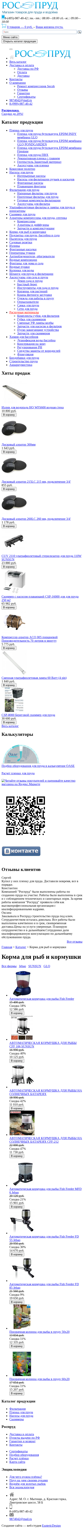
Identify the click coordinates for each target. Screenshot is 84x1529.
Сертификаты (26, 96)
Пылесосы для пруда (23, 238)
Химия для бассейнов (23, 336)
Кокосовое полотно (22, 168)
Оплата (22, 72)
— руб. (20, 27)
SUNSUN (34, 966)
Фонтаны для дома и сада (26, 263)
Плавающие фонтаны (31, 186)
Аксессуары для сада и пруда (28, 277)
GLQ (47, 966)
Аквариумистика (20, 364)
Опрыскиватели (28, 301)
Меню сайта (10, 37)
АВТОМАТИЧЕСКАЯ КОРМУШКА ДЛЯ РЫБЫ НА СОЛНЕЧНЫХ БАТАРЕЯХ (45, 1092)
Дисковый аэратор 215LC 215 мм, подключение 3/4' (36, 481)
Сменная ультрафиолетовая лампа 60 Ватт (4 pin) (34, 677)
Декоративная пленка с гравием (38, 158)
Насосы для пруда (21, 172)
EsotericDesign (51, 1525)
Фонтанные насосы (30, 182)
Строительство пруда (23, 361)
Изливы (14, 245)
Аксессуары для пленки (33, 165)
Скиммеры (16, 1419)
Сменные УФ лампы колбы (35, 322)
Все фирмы (9, 966)
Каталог (20, 947)
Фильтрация (17, 1408)
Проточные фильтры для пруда (37, 196)
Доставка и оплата (21, 65)
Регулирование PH (29, 347)
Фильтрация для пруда (24, 189)
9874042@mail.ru (20, 100)
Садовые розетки (20, 242)
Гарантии (23, 93)
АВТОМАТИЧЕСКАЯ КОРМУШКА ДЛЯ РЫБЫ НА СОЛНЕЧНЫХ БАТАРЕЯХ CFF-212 (45, 1139)
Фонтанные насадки (23, 249)
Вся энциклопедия (21, 1487)
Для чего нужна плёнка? (25, 1476)
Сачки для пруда (28, 305)
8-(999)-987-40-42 (20, 103)
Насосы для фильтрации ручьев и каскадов (45, 179)
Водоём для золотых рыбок (27, 1483)
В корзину (9, 414)
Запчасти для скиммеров (33, 333)
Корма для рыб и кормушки (27, 231)
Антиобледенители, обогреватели (32, 256)
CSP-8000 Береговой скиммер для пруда (28, 715)
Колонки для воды (21, 270)
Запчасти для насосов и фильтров (39, 326)
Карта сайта (17, 1461)
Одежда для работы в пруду (35, 298)
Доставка (23, 75)
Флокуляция (25, 354)
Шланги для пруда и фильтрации (31, 273)
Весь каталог (18, 61)
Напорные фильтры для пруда (37, 193)
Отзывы (22, 89)
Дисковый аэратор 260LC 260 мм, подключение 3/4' (36, 518)
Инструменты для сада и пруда (37, 287)
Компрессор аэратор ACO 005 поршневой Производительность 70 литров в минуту (30, 639)
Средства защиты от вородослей (38, 350)
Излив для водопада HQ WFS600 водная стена (33, 407)
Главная (7, 947)
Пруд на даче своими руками (28, 1480)
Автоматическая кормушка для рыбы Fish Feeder (41, 998)
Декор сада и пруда (30, 280)
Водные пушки (19, 266)
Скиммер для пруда (22, 214)
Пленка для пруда (21, 130)
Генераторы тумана (22, 252)
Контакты (15, 79)
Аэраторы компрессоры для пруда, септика (38, 217)
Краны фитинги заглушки (34, 294)
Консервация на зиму (31, 343)
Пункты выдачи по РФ (24, 1437)
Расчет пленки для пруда (18, 773)
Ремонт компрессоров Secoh (36, 86)
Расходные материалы (24, 312)
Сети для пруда (27, 308)
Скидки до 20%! (12, 112)
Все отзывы (74, 941)
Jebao (22, 966)
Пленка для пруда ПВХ (32, 154)
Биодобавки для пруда (24, 357)
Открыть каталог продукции (19, 41)
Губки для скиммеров (31, 319)
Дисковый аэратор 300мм (19, 444)
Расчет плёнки (19, 1458)
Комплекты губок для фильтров (38, 315)
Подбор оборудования (24, 1454)
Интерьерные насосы (31, 175)
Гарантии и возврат (22, 1441)
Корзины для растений (32, 291)
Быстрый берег (27, 284)
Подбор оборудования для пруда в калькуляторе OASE (38, 766)
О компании (17, 82)
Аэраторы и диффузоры (33, 224)
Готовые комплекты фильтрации (39, 200)
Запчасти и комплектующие (36, 228)
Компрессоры (26, 221)
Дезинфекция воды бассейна (36, 340)
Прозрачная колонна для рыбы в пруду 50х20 (39, 1331)
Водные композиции (23, 259)
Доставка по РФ (28, 68)
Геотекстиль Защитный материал (39, 161)
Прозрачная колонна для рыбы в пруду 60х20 (39, 1379)
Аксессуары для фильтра (33, 203)
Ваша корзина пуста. (49, 27)
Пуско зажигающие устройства (38, 329)
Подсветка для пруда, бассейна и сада (34, 235)
